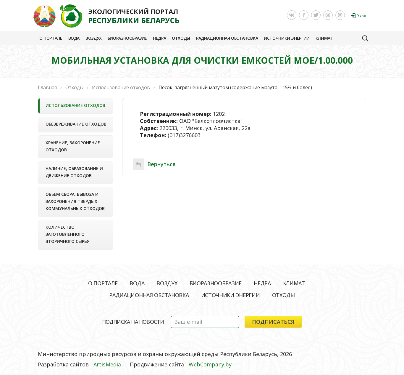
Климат (324, 38)
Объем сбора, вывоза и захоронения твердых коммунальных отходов (75, 201)
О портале (50, 38)
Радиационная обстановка (227, 38)
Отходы (181, 38)
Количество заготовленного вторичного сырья (68, 234)
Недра (159, 38)
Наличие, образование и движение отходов (74, 172)
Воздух (93, 38)
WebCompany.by (210, 364)
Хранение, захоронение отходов (73, 146)
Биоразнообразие (127, 38)
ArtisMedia (107, 364)
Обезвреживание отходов (76, 124)
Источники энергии (287, 38)
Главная (47, 87)
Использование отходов (75, 105)
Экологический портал (134, 16)
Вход (361, 16)
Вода (74, 38)
